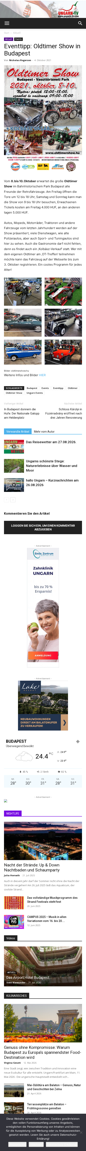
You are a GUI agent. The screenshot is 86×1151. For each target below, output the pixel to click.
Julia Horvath (12, 875)
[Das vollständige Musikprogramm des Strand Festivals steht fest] (14, 903)
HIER (42, 375)
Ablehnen (36, 1144)
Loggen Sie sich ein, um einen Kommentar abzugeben (43, 527)
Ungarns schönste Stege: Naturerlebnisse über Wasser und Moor (51, 465)
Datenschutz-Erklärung (61, 1144)
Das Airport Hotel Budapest (27, 977)
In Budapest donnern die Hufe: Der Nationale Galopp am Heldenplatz (21, 413)
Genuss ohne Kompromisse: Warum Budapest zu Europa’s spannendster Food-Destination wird (42, 1052)
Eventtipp (58, 388)
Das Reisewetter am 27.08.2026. (51, 442)
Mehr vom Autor (44, 431)
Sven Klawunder (15, 982)
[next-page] (12, 499)
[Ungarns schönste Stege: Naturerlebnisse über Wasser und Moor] (14, 466)
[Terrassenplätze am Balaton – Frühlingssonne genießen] (14, 1109)
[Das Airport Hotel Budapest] (43, 966)
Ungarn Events (35, 392)
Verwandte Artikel (17, 431)
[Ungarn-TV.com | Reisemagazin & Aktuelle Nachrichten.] (43, 9)
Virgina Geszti (12, 1062)
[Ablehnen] (81, 1132)
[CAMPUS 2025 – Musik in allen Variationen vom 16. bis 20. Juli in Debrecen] (14, 922)
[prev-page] (6, 499)
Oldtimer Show (14, 392)
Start (6, 33)
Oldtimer (73, 388)
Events (18, 39)
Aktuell (17, 33)
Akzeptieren (17, 1144)
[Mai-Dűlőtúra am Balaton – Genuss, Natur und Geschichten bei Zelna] (14, 1090)
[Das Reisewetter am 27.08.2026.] (14, 447)
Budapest (32, 388)
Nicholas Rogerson (20, 60)
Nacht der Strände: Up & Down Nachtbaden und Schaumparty (32, 867)
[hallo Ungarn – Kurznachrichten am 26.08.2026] (14, 485)
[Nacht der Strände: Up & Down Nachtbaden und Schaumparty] (43, 841)
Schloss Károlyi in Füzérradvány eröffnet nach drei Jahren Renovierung (63, 413)
